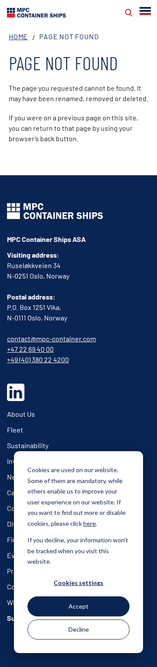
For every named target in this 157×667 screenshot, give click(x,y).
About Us (21, 414)
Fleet (15, 429)
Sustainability (27, 445)
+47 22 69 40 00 (30, 349)
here (89, 523)
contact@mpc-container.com (51, 338)
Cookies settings (78, 582)
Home (18, 36)
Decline (78, 629)
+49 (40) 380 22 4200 (38, 359)
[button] (146, 11)
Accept (78, 606)
